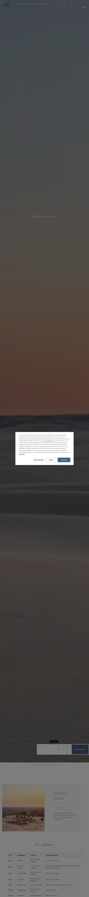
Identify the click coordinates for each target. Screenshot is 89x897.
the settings (22, 454)
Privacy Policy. (48, 441)
